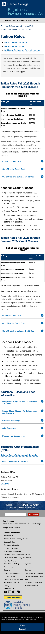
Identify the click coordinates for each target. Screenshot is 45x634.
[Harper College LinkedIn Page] (18, 593)
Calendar (28, 570)
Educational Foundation (12, 551)
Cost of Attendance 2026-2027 (15, 461)
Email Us (5, 484)
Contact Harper (9, 576)
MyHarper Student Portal (34, 583)
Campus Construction (12, 573)
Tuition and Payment (10, 29)
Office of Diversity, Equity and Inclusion (18, 558)
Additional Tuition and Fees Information (22, 50)
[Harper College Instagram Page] (13, 593)
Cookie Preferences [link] (11, 548)
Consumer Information (12, 545)
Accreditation (8, 536)
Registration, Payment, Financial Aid (25, 11)
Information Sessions (11, 583)
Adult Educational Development (14, 524)
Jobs (27, 579)
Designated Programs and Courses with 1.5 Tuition (19, 402)
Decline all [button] (22, 629)
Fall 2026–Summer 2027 (15, 46)
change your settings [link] (30, 619)
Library (6, 586)
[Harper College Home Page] (2, 26)
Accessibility (8, 567)
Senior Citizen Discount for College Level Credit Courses (19, 412)
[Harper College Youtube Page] (9, 593)
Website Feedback (31, 586)
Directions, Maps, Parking (13, 579)
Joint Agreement (9, 428)
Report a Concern (10, 561)
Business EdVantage (11, 420)
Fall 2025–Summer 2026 (15, 42)
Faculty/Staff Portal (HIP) (34, 576)
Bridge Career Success (11, 528)
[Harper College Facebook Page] (5, 593)
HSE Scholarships (34, 524)
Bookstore (7, 570)
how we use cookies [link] (8, 619)
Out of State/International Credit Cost (18, 177)
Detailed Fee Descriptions (13, 436)
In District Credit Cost (11, 161)
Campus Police (9, 542)
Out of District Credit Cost (13, 169)
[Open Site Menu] (38, 4)
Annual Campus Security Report (15, 539)
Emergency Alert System (34, 573)
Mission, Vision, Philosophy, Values (17, 555)
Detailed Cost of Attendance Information (19, 455)
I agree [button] (22, 625)
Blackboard (29, 567)
